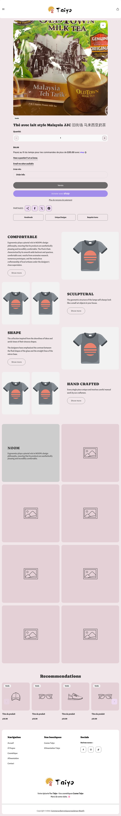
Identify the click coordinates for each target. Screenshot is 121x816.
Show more (16, 273)
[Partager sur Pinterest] (49, 208)
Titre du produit (8, 714)
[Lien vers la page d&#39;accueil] (60, 781)
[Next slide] (114, 701)
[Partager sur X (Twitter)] (42, 208)
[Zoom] (103, 25)
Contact (11, 763)
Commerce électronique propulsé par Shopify (67, 811)
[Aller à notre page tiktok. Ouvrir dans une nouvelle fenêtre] (98, 749)
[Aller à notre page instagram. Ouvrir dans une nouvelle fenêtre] (91, 749)
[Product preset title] (16, 697)
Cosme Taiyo (49, 743)
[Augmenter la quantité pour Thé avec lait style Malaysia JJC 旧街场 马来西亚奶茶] (104, 138)
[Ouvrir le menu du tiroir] (3, 9)
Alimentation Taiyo (52, 748)
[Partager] (27, 208)
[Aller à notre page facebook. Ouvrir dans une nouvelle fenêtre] (83, 749)
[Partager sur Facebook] (35, 208)
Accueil (11, 743)
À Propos (11, 748)
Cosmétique (12, 753)
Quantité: (17, 131)
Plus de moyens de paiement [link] (60, 200)
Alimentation (13, 758)
